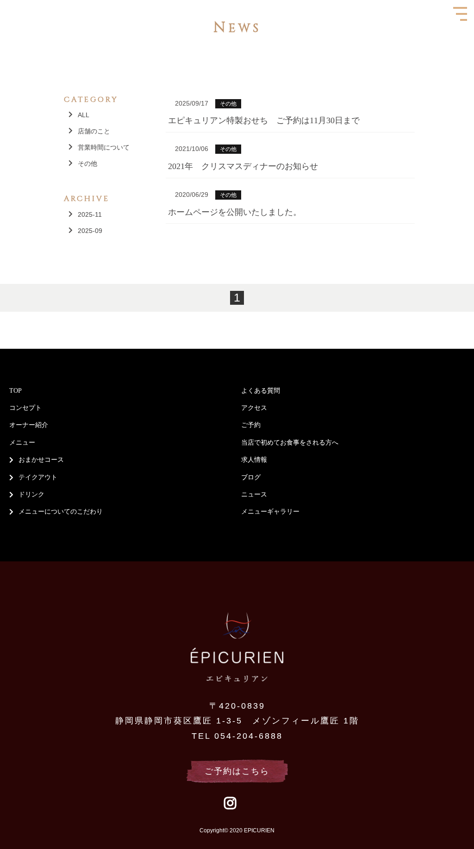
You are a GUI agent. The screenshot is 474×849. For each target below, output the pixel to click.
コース (54, 459)
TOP (15, 390)
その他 (87, 163)
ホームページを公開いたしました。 (234, 212)
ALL (83, 115)
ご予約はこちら (237, 771)
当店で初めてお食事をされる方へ (289, 442)
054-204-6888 (248, 736)
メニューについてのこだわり (61, 511)
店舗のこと (94, 131)
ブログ (251, 477)
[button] (3, 3)
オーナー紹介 (28, 424)
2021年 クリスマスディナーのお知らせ (243, 166)
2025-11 (90, 214)
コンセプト (25, 407)
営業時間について (104, 147)
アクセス (254, 407)
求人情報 (254, 459)
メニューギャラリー (270, 511)
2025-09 (90, 230)
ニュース (254, 494)
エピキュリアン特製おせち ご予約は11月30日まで (264, 120)
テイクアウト (38, 477)
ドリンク (31, 494)
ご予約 (251, 424)
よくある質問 (260, 390)
